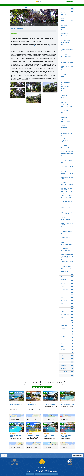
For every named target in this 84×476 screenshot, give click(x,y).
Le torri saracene (65, 29)
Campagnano (64, 125)
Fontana (63, 114)
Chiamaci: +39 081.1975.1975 (43, 387)
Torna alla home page (78, 455)
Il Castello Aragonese (66, 14)
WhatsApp (15, 33)
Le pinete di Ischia (18, 28)
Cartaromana (64, 127)
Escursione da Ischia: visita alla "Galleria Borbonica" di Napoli (67, 258)
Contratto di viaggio (30, 473)
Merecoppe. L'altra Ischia (67, 133)
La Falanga (64, 102)
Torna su (4, 455)
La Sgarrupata (65, 99)
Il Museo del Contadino (66, 76)
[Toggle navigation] (11, 1)
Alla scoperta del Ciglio (66, 205)
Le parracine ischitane (66, 226)
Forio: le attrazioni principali (67, 244)
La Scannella (64, 88)
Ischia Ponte (64, 35)
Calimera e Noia (65, 104)
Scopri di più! (58, 4)
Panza (63, 97)
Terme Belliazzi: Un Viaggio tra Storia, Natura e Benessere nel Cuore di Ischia (67, 270)
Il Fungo (63, 119)
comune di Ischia (40, 45)
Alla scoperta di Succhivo (67, 195)
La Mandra (64, 90)
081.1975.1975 (70, 1)
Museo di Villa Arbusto (66, 23)
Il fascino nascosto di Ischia (67, 153)
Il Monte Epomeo (65, 27)
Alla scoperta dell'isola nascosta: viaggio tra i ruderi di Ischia (67, 209)
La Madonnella (65, 110)
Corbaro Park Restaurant (67, 231)
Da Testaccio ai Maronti (67, 160)
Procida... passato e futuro (67, 151)
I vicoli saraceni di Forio (66, 93)
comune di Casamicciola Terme (30, 45)
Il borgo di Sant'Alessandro (67, 69)
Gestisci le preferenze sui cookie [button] (51, 473)
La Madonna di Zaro (66, 47)
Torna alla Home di (34, 7)
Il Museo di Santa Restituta (67, 20)
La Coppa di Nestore (66, 82)
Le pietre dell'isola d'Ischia (67, 158)
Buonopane (64, 112)
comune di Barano (48, 45)
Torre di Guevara (65, 42)
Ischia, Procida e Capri (66, 138)
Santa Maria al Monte (66, 44)
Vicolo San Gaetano (66, 40)
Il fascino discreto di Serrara (67, 155)
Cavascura (64, 74)
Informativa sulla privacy (39, 473)
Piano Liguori (64, 72)
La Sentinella (64, 117)
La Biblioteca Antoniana (66, 56)
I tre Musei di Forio (66, 229)
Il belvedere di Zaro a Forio (67, 254)
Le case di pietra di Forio (67, 135)
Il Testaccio (64, 95)
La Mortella (64, 25)
